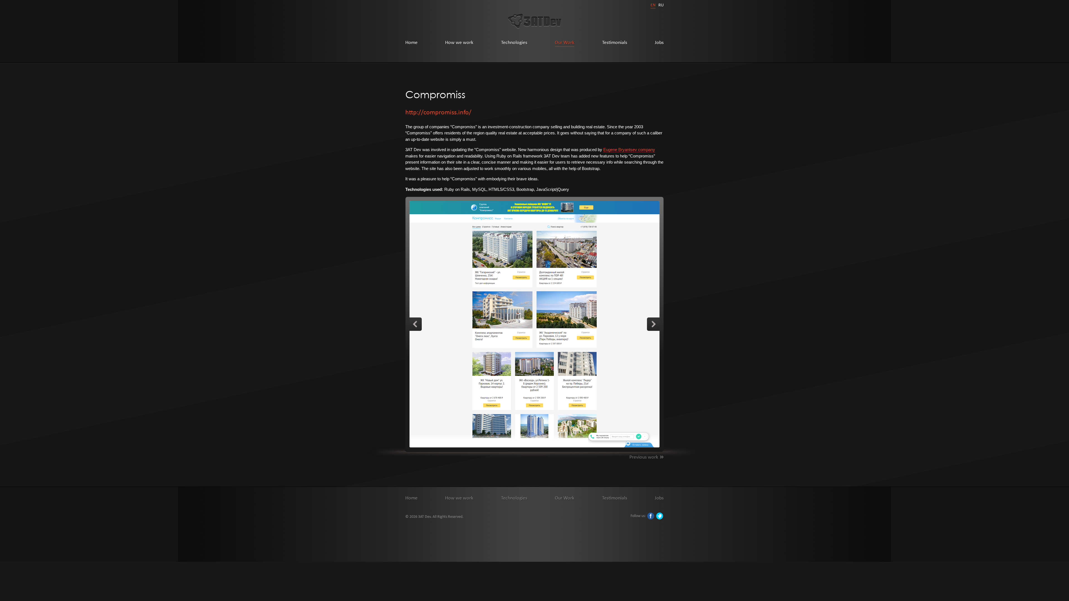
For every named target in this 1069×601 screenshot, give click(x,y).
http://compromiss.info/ (438, 112)
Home (411, 42)
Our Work (564, 42)
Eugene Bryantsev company (629, 149)
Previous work (643, 457)
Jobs (659, 42)
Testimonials (614, 42)
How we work (459, 42)
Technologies (514, 42)
